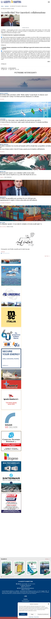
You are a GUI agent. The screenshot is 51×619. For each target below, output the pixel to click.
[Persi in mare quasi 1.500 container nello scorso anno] (25, 162)
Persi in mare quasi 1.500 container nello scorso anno (17, 173)
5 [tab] (5, 253)
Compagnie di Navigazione (5, 202)
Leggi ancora (25, 250)
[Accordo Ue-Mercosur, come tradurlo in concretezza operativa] (25, 109)
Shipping (25, 599)
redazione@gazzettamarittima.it (27, 588)
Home (2, 6)
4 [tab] (4, 253)
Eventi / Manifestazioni (4, 124)
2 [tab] (2, 253)
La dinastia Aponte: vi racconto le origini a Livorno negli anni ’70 (21, 224)
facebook (7, 6)
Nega (32, 614)
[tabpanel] (25, 250)
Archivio (46, 559)
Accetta (23, 614)
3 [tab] (3, 253)
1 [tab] (1, 253)
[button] (48, 604)
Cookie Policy (31, 616)
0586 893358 (28, 585)
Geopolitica (2, 151)
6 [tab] (6, 253)
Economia (2, 99)
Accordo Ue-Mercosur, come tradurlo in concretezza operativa (20, 120)
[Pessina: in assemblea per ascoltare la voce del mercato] (25, 188)
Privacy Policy (36, 616)
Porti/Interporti (25, 601)
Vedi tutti (46, 256)
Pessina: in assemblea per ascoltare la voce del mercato (18, 198)
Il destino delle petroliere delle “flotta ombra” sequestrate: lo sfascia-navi (24, 95)
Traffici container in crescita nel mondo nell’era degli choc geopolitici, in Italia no (25, 146)
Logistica (2, 177)
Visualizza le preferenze (43, 614)
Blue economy (3, 226)
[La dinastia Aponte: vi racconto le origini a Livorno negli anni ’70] (25, 213)
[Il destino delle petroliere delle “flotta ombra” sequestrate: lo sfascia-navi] (25, 84)
